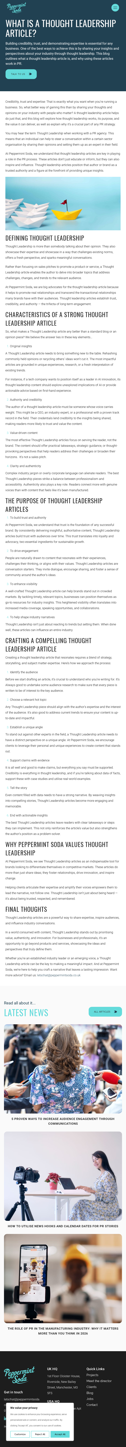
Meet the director (99, 1381)
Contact (92, 1404)
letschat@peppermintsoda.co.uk (59, 975)
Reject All (40, 1434)
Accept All (60, 1434)
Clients (91, 1387)
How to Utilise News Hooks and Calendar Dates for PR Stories (63, 1226)
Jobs (90, 1399)
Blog (90, 1393)
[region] (40, 1422)
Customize (20, 1434)
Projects (92, 1375)
